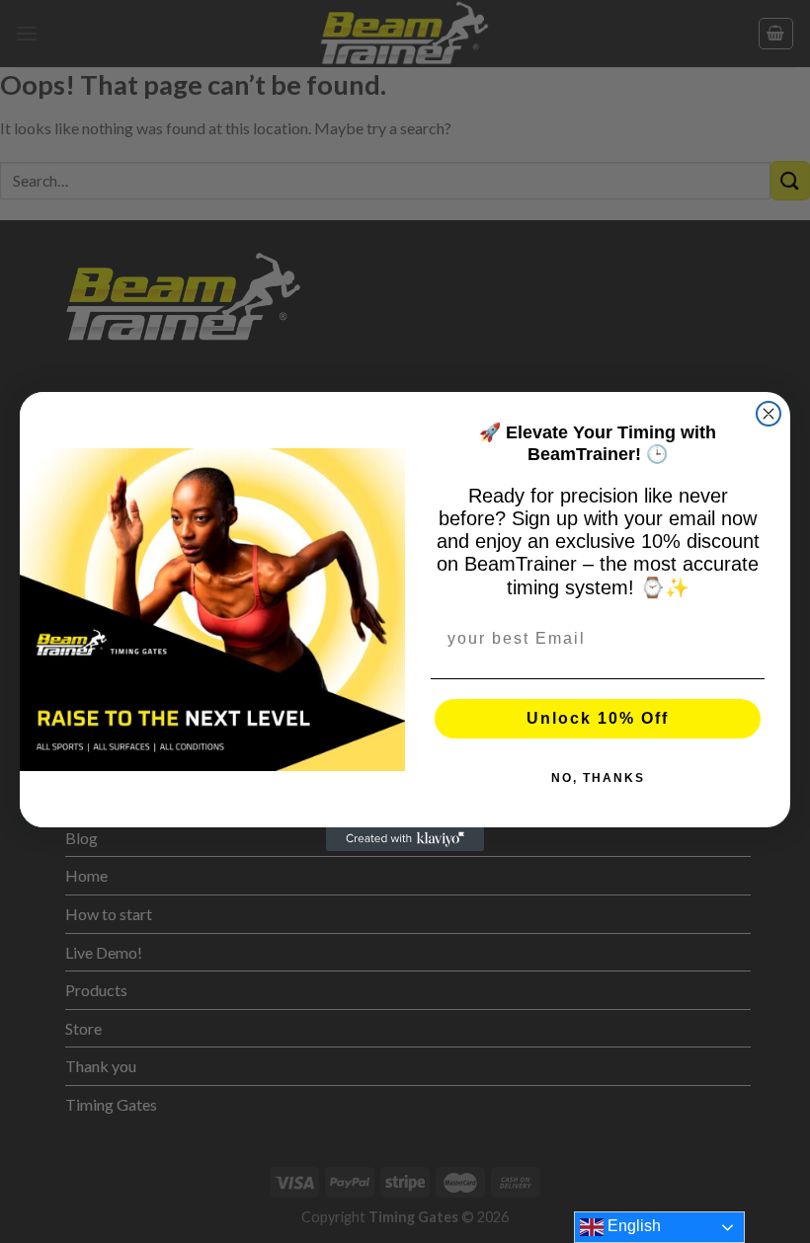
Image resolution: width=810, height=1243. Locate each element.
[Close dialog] (768, 414)
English (632, 1225)
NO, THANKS (598, 778)
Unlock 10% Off (597, 718)
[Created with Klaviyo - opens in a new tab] (405, 839)
